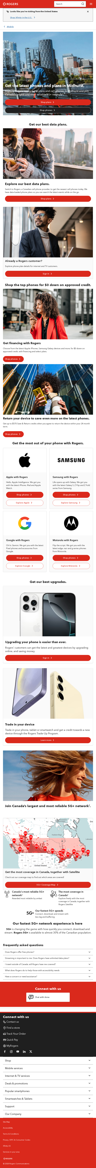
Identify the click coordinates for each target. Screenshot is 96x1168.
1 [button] (62, 94)
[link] (23, 18)
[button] (83, 4)
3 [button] (67, 894)
